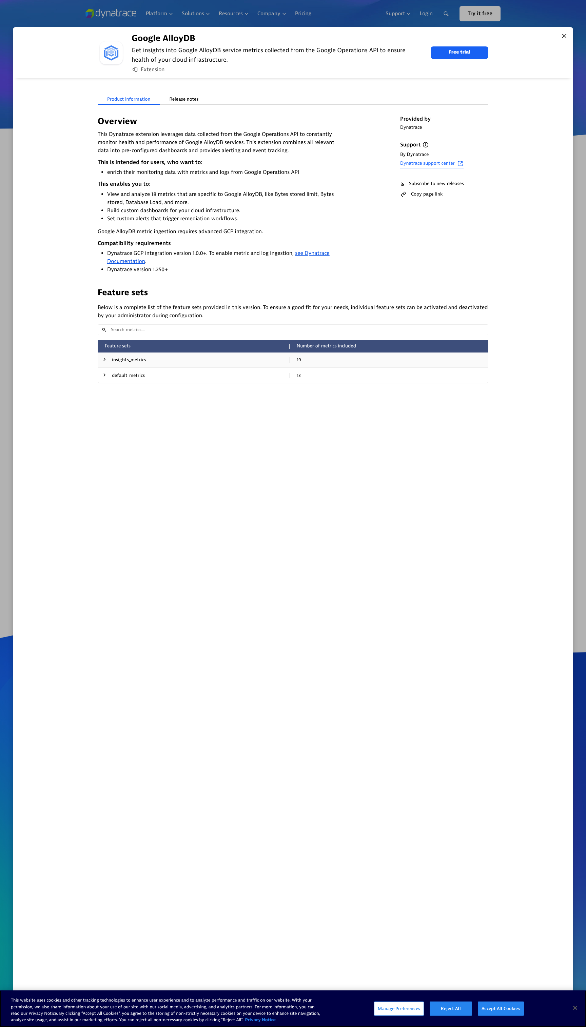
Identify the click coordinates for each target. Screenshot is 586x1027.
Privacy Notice (260, 1020)
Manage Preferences (399, 1008)
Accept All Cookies (501, 1008)
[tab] (129, 100)
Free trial (459, 52)
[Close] (564, 36)
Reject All (451, 1008)
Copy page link (427, 194)
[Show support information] (425, 144)
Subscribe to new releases (436, 184)
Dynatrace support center (427, 163)
